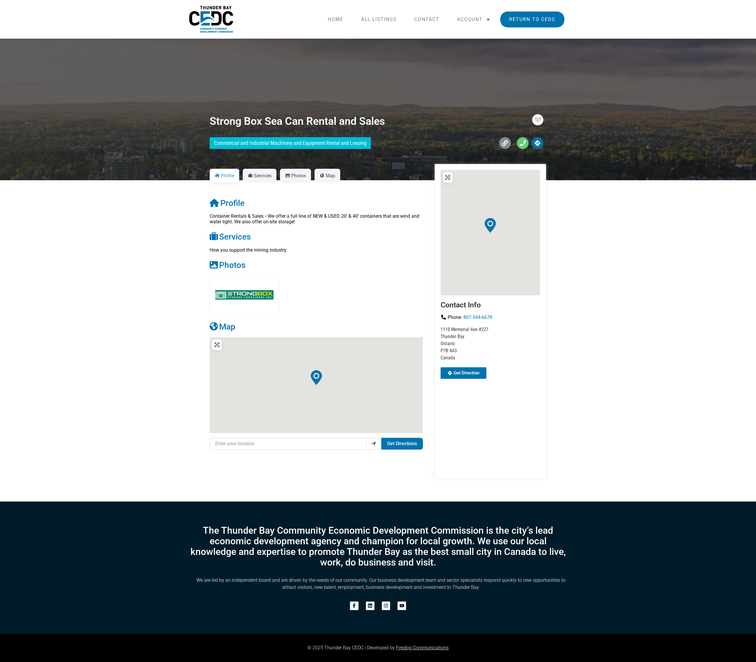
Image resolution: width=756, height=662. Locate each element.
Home (335, 19)
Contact (426, 19)
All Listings (379, 19)
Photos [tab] (298, 175)
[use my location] (374, 444)
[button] (316, 377)
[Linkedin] (370, 606)
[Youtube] (401, 606)
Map (227, 327)
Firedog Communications (422, 647)
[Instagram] (386, 606)
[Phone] (523, 143)
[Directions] (537, 143)
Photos (232, 265)
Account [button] (470, 19)
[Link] (505, 143)
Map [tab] (330, 175)
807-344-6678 (477, 317)
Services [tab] (262, 175)
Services (235, 237)
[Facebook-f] (354, 606)
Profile (232, 203)
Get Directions (402, 443)
